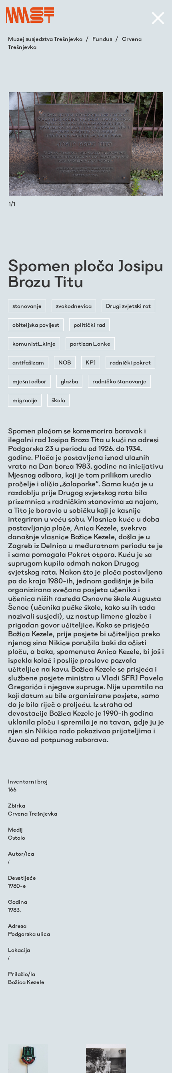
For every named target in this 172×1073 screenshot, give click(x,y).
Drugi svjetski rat (128, 306)
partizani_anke (90, 343)
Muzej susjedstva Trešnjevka (46, 39)
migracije (24, 400)
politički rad (89, 325)
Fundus (102, 39)
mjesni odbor (29, 381)
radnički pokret (130, 362)
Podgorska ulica (29, 934)
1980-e (17, 886)
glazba (69, 381)
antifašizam (28, 362)
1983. (14, 910)
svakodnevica (74, 306)
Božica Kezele (26, 982)
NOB (64, 362)
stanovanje (27, 306)
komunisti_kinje (34, 343)
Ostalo (16, 837)
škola (58, 400)
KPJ (91, 362)
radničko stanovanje (119, 381)
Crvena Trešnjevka (32, 813)
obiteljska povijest (35, 325)
